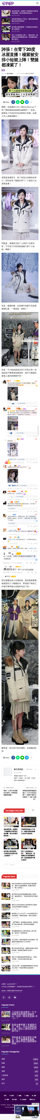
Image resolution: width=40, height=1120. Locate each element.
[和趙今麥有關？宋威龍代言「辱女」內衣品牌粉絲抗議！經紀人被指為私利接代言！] (6, 1027)
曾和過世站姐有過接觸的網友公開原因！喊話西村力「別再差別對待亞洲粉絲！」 (25, 896)
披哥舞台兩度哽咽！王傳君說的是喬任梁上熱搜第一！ (25, 28)
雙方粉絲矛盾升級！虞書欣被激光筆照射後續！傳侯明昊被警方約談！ (25, 949)
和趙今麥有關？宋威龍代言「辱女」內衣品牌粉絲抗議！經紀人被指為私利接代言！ (24, 1027)
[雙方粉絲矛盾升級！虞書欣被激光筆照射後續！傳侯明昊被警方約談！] (6, 950)
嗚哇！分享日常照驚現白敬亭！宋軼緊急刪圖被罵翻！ (10, 793)
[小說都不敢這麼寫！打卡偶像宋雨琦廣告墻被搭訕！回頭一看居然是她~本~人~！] (6, 1014)
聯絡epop (32, 1099)
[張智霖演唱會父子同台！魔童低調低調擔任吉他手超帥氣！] (6, 21)
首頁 (5, 1095)
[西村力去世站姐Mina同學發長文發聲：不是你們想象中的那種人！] (6, 907)
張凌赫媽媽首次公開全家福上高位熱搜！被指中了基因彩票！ (24, 932)
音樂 (3, 1071)
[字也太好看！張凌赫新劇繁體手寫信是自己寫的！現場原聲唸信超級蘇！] (6, 968)
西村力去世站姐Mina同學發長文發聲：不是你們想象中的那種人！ (25, 906)
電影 (3, 1079)
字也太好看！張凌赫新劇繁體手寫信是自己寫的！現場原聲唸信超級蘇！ (25, 967)
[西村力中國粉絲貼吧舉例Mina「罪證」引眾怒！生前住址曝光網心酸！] (6, 959)
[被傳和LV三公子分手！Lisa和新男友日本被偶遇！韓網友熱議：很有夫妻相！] (6, 916)
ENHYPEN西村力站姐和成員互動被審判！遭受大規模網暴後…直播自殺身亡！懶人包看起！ (24, 886)
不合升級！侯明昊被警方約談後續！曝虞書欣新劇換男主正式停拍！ (25, 941)
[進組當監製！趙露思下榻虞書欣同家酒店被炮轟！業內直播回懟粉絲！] (6, 13)
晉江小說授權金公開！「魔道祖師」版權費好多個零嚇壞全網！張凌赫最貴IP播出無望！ (25, 37)
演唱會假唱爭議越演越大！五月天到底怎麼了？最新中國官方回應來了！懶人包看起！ (29, 795)
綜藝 (5, 839)
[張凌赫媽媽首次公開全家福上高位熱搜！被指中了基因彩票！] (6, 933)
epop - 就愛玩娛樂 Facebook (12, 991)
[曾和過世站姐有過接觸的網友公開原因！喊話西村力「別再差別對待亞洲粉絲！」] (6, 896)
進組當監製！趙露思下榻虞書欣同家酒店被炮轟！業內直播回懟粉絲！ (25, 12)
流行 (3, 1083)
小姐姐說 (5, 1075)
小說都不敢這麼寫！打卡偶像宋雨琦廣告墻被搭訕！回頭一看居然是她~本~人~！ (25, 1015)
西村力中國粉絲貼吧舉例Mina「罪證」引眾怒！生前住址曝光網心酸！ (25, 958)
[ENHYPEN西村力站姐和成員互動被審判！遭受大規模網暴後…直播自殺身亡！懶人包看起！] (6, 886)
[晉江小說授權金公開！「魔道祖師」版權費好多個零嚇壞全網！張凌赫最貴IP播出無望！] (6, 37)
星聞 (3, 70)
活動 (15, 1099)
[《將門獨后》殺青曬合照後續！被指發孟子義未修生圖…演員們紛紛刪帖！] (6, 924)
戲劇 (5, 817)
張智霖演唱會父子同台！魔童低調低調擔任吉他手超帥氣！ (25, 20)
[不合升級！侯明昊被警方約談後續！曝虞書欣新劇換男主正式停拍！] (6, 942)
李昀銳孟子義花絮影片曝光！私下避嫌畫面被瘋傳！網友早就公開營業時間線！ (24, 1040)
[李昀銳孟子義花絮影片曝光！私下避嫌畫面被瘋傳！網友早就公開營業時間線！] (6, 1039)
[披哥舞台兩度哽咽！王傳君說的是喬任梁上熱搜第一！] (6, 29)
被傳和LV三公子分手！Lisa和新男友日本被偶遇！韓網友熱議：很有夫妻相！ (25, 914)
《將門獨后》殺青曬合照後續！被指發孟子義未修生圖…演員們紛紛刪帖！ (25, 923)
